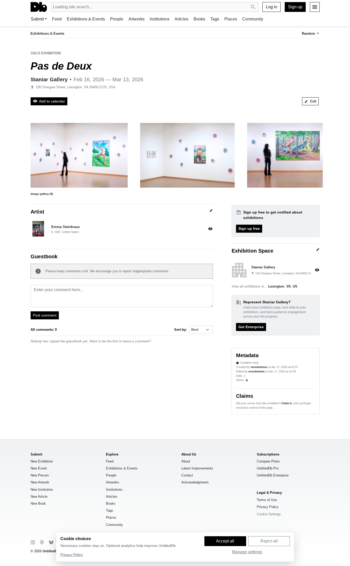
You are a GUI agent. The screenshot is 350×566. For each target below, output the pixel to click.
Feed (57, 19)
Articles (181, 19)
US (295, 286)
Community (252, 19)
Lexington (276, 286)
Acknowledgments (195, 482)
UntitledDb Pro (267, 468)
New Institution (42, 489)
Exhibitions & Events (86, 19)
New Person (40, 475)
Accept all (225, 541)
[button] (79, 155)
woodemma (259, 367)
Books (199, 19)
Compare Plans (268, 461)
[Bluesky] (50, 542)
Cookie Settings (269, 514)
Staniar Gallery (49, 79)
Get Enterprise (251, 327)
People (116, 19)
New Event (39, 468)
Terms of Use (267, 500)
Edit (310, 101)
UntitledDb (50, 551)
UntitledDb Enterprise (273, 475)
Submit (37, 19)
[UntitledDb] (39, 7)
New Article (39, 496)
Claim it (286, 403)
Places (230, 19)
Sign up (295, 7)
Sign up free (249, 228)
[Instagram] (33, 542)
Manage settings (247, 552)
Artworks (136, 19)
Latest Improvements (197, 468)
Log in (271, 7)
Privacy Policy (267, 507)
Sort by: (180, 330)
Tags (214, 19)
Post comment (44, 315)
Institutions (159, 19)
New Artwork (40, 482)
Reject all (269, 541)
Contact (187, 475)
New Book (38, 503)
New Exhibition (42, 461)
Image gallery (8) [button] (42, 193)
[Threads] (41, 542)
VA (288, 286)
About (185, 461)
